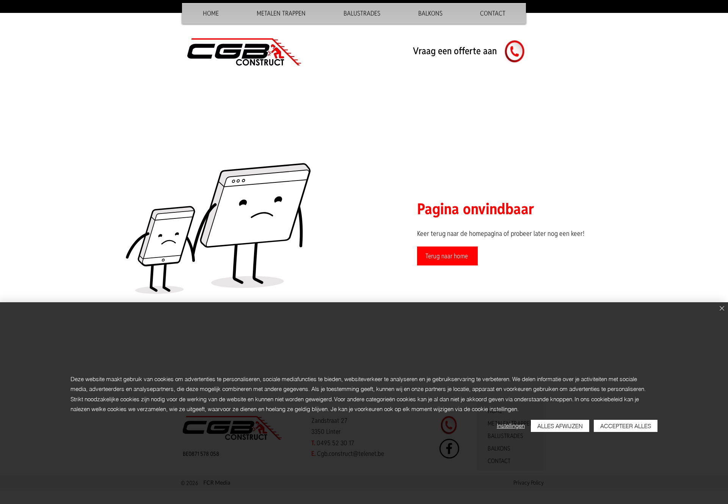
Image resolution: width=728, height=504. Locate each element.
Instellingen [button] (511, 425)
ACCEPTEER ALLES (625, 426)
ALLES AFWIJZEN (560, 426)
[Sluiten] (721, 309)
